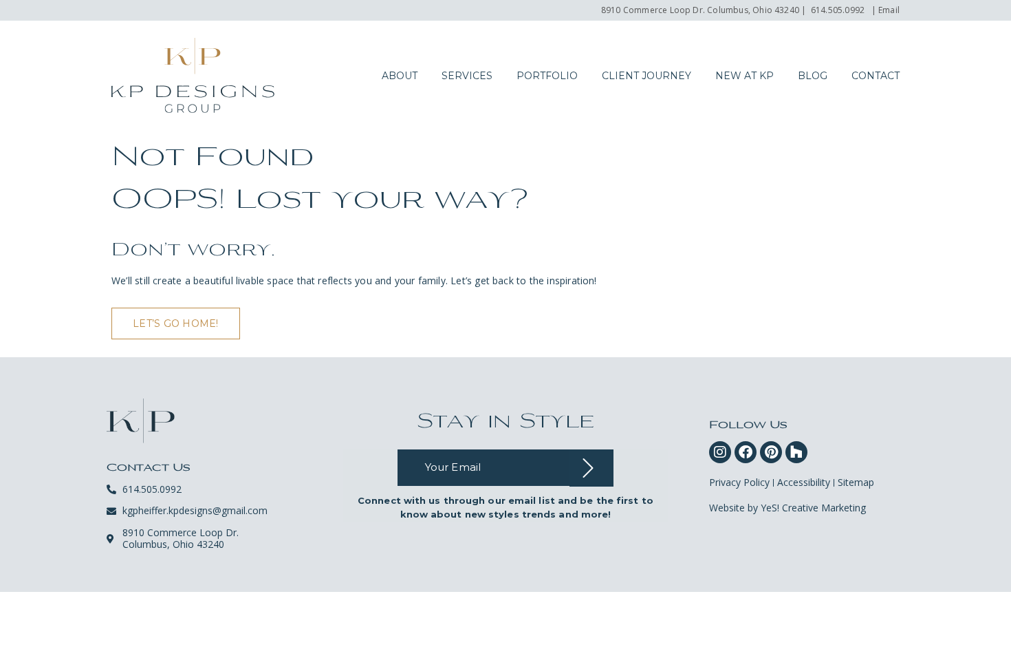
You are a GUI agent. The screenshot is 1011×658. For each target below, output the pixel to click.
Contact (875, 76)
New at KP (744, 76)
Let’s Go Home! (176, 323)
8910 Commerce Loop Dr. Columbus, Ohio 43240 (700, 10)
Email (889, 10)
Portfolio (547, 76)
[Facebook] (746, 452)
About (399, 76)
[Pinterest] (771, 452)
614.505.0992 (838, 10)
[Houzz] (796, 452)
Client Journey (646, 76)
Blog (812, 76)
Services (467, 76)
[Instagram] (720, 452)
